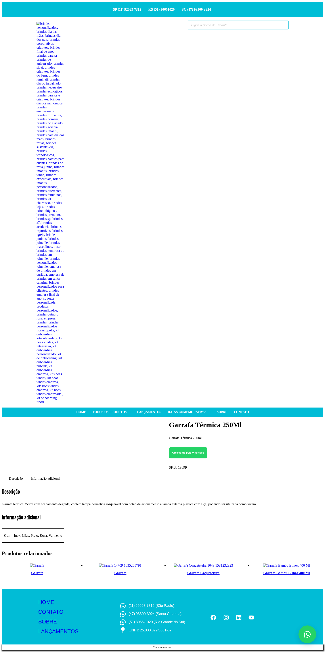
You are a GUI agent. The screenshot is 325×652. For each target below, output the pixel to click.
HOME (46, 602)
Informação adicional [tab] (45, 478)
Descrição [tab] (16, 478)
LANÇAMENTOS (58, 631)
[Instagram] (226, 617)
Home (81, 412)
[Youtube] (251, 617)
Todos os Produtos (110, 412)
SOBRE (47, 622)
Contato (241, 412)
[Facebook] (213, 617)
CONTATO (50, 612)
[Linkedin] (238, 617)
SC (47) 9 (189, 9)
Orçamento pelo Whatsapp (188, 452)
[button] (188, 452)
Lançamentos (149, 412)
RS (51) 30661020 (161, 9)
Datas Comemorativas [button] (187, 412)
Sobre (222, 412)
